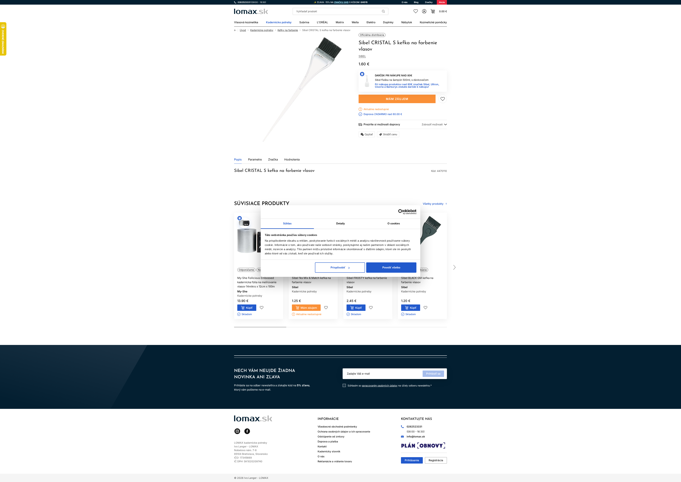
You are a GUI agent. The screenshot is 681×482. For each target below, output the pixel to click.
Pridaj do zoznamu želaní (442, 99)
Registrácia (436, 460)
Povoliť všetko (391, 267)
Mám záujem (397, 99)
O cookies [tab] (393, 223)
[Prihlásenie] (424, 11)
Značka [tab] (273, 159)
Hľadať (383, 11)
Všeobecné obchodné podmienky (337, 426)
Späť (236, 30)
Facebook (247, 431)
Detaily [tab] (340, 223)
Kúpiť (249, 307)
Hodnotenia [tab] (292, 159)
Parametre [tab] (255, 159)
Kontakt (322, 446)
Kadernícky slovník (329, 451)
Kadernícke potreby (261, 30)
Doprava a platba (328, 441)
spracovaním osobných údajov (379, 385)
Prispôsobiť (338, 267)
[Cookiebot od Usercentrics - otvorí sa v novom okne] (400, 211)
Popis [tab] (238, 159)
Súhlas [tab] (287, 223)
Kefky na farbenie (288, 30)
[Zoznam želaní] (416, 11)
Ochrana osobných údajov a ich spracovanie (344, 431)
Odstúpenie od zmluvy (331, 436)
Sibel (362, 56)
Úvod (243, 30)
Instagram (237, 431)
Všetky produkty (433, 203)
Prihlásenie (412, 460)
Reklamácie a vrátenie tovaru (335, 461)
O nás (321, 456)
